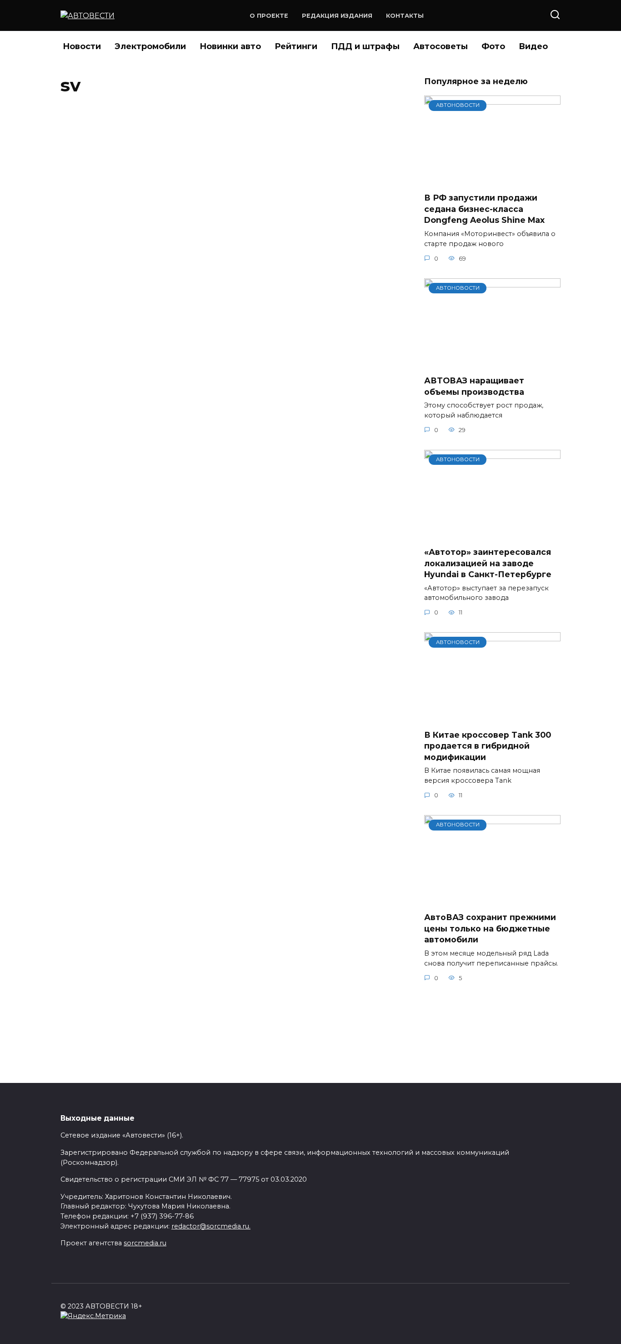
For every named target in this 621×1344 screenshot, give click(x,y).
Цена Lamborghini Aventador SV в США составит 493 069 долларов (212, 836)
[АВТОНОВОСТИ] (492, 179)
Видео (533, 46)
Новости (82, 46)
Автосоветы (440, 46)
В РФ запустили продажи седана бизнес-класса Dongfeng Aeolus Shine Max (484, 209)
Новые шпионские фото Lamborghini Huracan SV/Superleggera (205, 552)
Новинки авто (230, 46)
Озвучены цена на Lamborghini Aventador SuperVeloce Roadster (223, 126)
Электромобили (150, 46)
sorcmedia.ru (145, 1243)
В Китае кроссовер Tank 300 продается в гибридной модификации (487, 745)
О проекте (269, 15)
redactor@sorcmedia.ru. (210, 1226)
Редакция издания (337, 15)
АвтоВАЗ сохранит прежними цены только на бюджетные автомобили (490, 928)
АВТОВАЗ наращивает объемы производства (474, 386)
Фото (493, 46)
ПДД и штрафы (365, 46)
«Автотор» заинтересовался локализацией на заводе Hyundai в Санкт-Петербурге (487, 563)
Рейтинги (296, 46)
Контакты (405, 15)
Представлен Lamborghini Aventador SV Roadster (216, 268)
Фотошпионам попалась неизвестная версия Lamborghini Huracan (207, 694)
